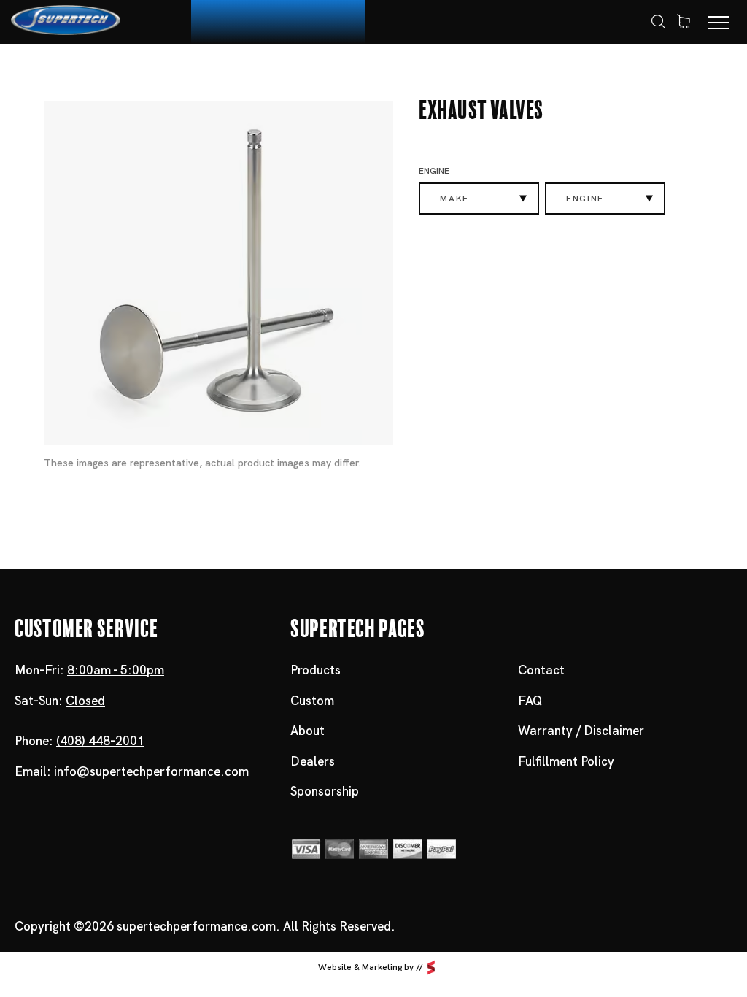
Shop (102, 71)
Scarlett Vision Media (431, 967)
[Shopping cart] (683, 22)
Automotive (171, 71)
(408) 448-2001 (100, 741)
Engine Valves (264, 71)
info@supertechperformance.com (151, 771)
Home (53, 71)
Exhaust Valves (365, 71)
